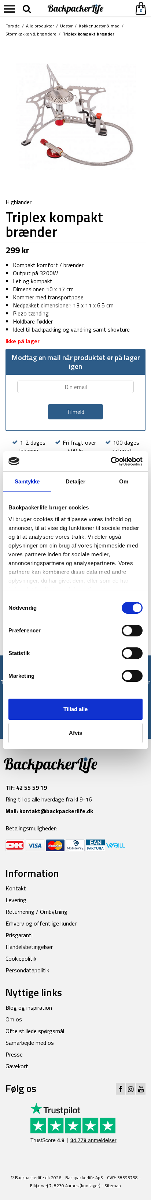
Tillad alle (75, 709)
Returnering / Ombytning (36, 911)
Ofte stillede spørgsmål (34, 1031)
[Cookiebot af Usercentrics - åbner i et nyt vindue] (110, 461)
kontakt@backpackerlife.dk (56, 811)
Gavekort (16, 1066)
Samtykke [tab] (27, 481)
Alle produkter (40, 25)
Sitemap (112, 1185)
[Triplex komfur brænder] (75, 118)
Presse (14, 1054)
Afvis (75, 733)
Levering (15, 900)
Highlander (18, 202)
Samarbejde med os (29, 1042)
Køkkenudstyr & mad (99, 25)
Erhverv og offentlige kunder (41, 923)
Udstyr (66, 25)
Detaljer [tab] (76, 481)
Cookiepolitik (20, 958)
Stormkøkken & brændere (30, 33)
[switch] (132, 630)
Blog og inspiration (28, 1007)
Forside (12, 25)
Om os (13, 1019)
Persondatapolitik (27, 970)
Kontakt (15, 888)
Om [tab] (123, 481)
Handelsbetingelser (29, 946)
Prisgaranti (19, 935)
